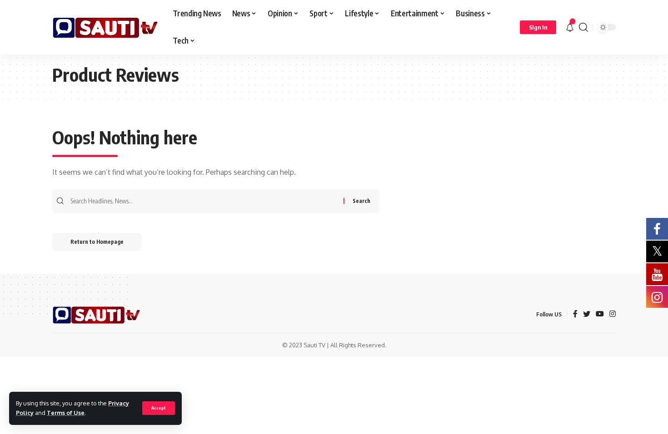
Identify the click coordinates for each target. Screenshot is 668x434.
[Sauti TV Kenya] (105, 27)
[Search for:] (206, 201)
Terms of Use (66, 412)
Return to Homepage (97, 241)
